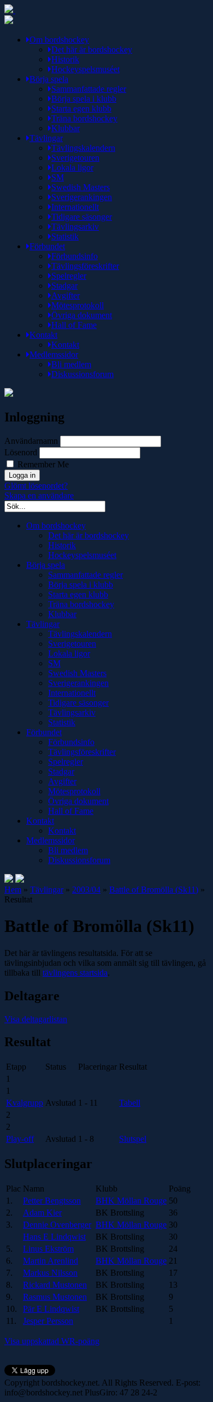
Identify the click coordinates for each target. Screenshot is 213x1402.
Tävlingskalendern (83, 147)
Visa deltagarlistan (35, 1019)
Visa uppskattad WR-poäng (51, 1341)
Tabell (129, 1102)
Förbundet (47, 246)
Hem (12, 889)
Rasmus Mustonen (55, 1296)
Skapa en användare (39, 495)
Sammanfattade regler (88, 88)
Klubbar (65, 128)
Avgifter (65, 295)
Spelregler (68, 275)
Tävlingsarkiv (75, 226)
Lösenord (20, 452)
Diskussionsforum (82, 374)
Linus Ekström (48, 1248)
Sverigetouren (75, 157)
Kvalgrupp (24, 1102)
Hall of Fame (74, 325)
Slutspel (132, 1138)
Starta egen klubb (81, 108)
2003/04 (86, 889)
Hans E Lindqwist (54, 1236)
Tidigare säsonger (81, 216)
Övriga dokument (81, 315)
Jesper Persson (48, 1320)
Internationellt (75, 207)
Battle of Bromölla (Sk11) (153, 889)
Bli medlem (71, 364)
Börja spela (48, 79)
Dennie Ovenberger (57, 1224)
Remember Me (42, 464)
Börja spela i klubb (83, 98)
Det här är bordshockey (91, 49)
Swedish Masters (80, 187)
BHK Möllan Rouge (131, 1200)
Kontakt (43, 334)
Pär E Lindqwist (51, 1308)
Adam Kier (42, 1212)
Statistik (65, 236)
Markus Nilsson (50, 1272)
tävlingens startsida (75, 972)
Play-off (20, 1138)
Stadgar (64, 285)
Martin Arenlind (50, 1260)
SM (57, 177)
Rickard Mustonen (55, 1284)
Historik (65, 59)
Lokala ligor (72, 167)
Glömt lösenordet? (36, 485)
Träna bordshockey (84, 118)
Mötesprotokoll (77, 305)
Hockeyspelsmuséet (85, 69)
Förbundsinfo (74, 256)
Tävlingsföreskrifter (85, 266)
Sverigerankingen (81, 197)
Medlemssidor (53, 354)
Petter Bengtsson (52, 1200)
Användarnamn (31, 440)
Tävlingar (46, 138)
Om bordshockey (59, 39)
